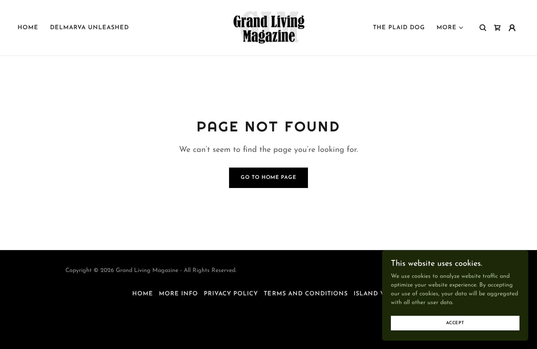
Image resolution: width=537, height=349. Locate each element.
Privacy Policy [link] (231, 294)
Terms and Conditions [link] (305, 294)
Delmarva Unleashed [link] (89, 28)
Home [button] (142, 294)
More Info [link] (178, 294)
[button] (450, 27)
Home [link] (28, 28)
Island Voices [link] (379, 294)
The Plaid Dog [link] (399, 28)
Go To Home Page (268, 177)
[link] (268, 27)
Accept (455, 323)
